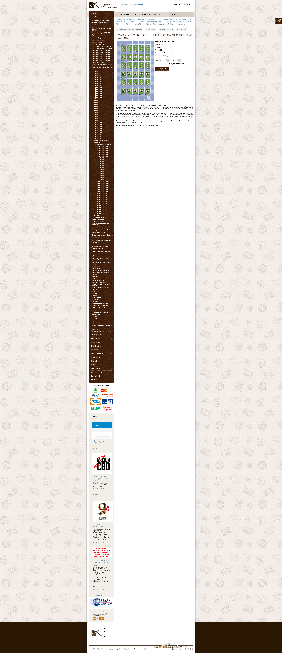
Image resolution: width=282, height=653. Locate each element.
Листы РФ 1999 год (102, 160)
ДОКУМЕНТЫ (96, 357)
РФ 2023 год (98, 133)
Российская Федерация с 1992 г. (102, 68)
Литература (110, 642)
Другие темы (96, 323)
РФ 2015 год (98, 117)
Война (94, 257)
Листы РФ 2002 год (102, 166)
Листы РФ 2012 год (102, 186)
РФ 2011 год (98, 109)
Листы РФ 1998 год (102, 158)
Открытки (109, 631)
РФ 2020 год (98, 127)
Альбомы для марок (100, 17)
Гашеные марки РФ (100, 217)
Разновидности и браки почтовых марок (99, 37)
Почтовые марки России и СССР (102, 29)
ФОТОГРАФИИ (97, 354)
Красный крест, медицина (100, 272)
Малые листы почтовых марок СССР (102, 65)
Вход (125, 5)
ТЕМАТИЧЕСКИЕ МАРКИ (101, 252)
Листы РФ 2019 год (102, 199)
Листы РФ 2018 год (102, 197)
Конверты (125, 629)
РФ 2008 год (98, 103)
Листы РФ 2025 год (102, 211)
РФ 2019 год (98, 125)
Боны (108, 639)
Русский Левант (97, 42)
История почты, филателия (100, 270)
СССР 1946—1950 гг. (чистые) (101, 54)
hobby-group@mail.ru (143, 649)
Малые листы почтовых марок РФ (101, 141)
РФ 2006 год (98, 99)
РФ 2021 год (98, 129)
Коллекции (126, 639)
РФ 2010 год (98, 107)
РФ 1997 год (98, 81)
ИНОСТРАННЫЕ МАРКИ (101, 326)
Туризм (94, 295)
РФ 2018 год (98, 123)
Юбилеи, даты (96, 297)
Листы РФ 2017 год (102, 195)
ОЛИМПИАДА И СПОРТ (99, 307)
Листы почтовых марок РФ (102, 144)
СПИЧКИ (94, 350)
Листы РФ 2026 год (102, 213)
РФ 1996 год (98, 79)
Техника (94, 293)
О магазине (124, 14)
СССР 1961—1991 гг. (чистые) (101, 60)
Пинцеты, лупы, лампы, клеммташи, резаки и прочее (101, 22)
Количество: (159, 61)
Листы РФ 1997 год (102, 156)
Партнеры (158, 14)
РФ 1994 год (98, 75)
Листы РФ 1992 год (102, 146)
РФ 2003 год (98, 93)
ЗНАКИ (94, 361)
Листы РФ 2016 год (102, 193)
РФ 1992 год (98, 71)
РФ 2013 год (98, 113)
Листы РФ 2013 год (102, 188)
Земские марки (97, 227)
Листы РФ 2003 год (102, 168)
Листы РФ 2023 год (102, 207)
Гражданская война (98, 40)
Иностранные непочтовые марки (102, 242)
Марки (108, 629)
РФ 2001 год (98, 89)
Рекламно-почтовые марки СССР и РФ (100, 229)
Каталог (126, 19)
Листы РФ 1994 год (102, 150)
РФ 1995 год (98, 77)
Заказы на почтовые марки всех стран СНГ (100, 561)
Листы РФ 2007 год (102, 176)
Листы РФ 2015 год (102, 191)
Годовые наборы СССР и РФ (101, 33)
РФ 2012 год (98, 111)
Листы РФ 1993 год (102, 148)
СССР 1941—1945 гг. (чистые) (101, 52)
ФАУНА (94, 317)
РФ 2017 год (98, 121)
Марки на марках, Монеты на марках (101, 284)
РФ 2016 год (98, 119)
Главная (119, 19)
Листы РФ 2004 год (102, 170)
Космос (94, 274)
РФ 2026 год (98, 138)
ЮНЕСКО (95, 299)
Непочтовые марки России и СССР (102, 236)
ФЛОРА (94, 319)
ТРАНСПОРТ (96, 315)
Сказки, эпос (96, 311)
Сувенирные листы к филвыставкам (100, 247)
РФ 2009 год (98, 105)
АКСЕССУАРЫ (96, 372)
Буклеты (96, 215)
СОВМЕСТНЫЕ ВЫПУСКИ (100, 313)
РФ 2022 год (98, 131)
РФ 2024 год (98, 134)
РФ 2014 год (98, 115)
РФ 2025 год (98, 136)
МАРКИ (94, 13)
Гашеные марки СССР (99, 232)
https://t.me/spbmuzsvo (100, 483)
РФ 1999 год (98, 85)
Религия (95, 309)
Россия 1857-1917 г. (98, 44)
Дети (94, 278)
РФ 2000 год (98, 87)
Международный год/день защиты (100, 288)
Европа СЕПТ (96, 266)
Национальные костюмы (100, 303)
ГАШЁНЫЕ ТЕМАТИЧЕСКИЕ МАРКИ (101, 330)
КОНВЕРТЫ (95, 339)
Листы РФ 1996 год (102, 154)
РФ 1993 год (98, 73)
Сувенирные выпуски (99, 321)
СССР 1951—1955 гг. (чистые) (101, 56)
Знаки (108, 636)
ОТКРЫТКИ (95, 342)
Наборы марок (98, 335)
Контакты (146, 14)
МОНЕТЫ (94, 365)
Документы (126, 634)
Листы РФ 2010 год (102, 182)
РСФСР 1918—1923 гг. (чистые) (102, 46)
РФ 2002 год (98, 91)
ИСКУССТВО (96, 268)
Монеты (124, 636)
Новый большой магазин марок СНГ (99, 442)
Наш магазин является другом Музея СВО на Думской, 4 (101, 478)
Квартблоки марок (98, 219)
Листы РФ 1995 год (102, 152)
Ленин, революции (98, 280)
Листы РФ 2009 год (102, 180)
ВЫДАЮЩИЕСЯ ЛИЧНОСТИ (100, 259)
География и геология (99, 261)
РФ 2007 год (98, 101)
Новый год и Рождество (100, 305)
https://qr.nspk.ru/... (99, 488)
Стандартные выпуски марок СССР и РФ (101, 224)
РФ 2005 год (98, 97)
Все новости (97, 595)
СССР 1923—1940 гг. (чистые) (101, 50)
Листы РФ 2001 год (102, 164)
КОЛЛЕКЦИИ (96, 346)
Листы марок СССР (98, 62)
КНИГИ (94, 380)
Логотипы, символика (99, 282)
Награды (95, 301)
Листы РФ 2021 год (102, 203)
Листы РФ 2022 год (102, 205)
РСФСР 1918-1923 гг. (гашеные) (102, 48)
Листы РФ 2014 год (102, 190)
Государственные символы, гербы (101, 263)
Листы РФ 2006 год (102, 174)
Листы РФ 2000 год (102, 162)
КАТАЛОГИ (95, 376)
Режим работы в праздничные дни (99, 525)
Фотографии (126, 631)
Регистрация (139, 5)
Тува (93, 35)
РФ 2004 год (98, 95)
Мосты (94, 291)
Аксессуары (110, 634)
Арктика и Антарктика (99, 255)
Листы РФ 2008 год (102, 178)
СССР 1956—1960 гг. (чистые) (101, 58)
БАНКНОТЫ (95, 368)
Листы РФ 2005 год (102, 172)
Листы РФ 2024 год (102, 209)
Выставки (95, 276)
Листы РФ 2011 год (102, 184)
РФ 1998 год (98, 83)
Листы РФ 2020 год (102, 201)
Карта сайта (126, 642)
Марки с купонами (98, 221)
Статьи (136, 14)
